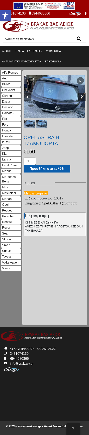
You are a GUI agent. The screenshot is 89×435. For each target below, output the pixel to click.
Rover (6, 227)
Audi (5, 78)
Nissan (7, 198)
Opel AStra (50, 203)
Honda (6, 130)
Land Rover (10, 165)
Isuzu (6, 142)
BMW (6, 84)
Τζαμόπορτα (68, 203)
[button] (5, 15)
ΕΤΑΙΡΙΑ (19, 51)
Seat (5, 233)
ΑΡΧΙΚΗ (6, 51)
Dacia (6, 101)
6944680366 (40, 13)
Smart (6, 245)
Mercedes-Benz (9, 179)
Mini (5, 187)
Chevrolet (8, 90)
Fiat (4, 118)
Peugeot (7, 210)
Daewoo (7, 107)
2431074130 (16, 13)
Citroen (7, 95)
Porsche (7, 216)
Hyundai (7, 136)
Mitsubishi (9, 193)
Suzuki (6, 251)
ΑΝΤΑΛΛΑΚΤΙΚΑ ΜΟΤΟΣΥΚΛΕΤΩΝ (21, 61)
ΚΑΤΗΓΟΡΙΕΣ (34, 51)
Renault (7, 222)
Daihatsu (8, 113)
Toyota (6, 256)
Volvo (6, 268)
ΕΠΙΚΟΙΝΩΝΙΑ (53, 61)
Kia (4, 153)
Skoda (6, 239)
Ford (5, 124)
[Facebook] (86, 13)
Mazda (6, 171)
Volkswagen (10, 262)
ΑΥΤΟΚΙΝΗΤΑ (53, 51)
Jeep (5, 147)
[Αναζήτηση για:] (38, 39)
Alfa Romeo (10, 72)
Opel (5, 204)
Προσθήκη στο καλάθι (47, 168)
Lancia (6, 159)
